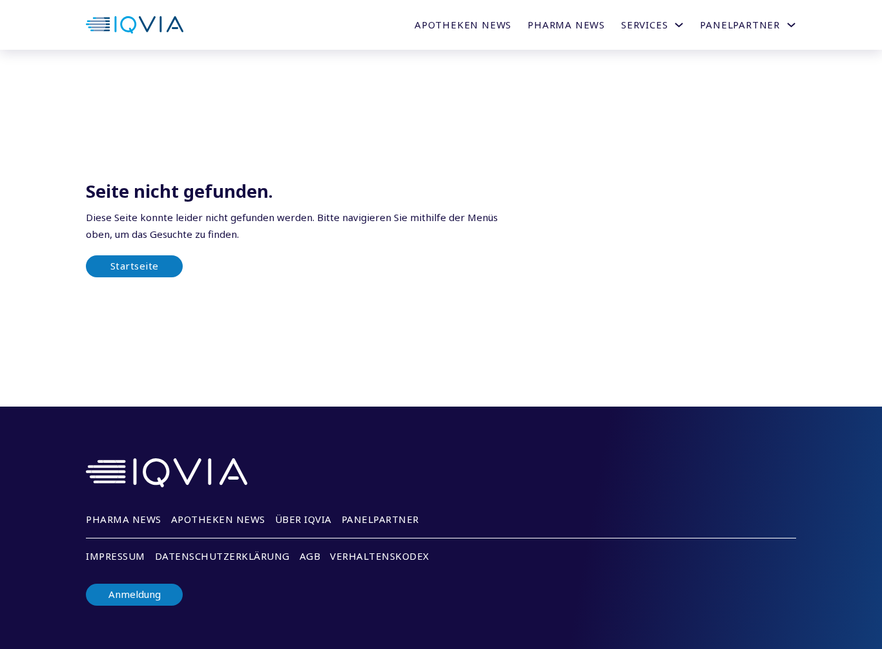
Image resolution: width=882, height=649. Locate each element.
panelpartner (380, 519)
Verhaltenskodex (379, 555)
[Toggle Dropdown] (679, 25)
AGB (310, 555)
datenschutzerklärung (222, 555)
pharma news (123, 519)
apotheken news (218, 519)
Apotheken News (463, 24)
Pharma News (566, 24)
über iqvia (303, 519)
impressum (115, 555)
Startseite (134, 265)
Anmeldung (134, 594)
